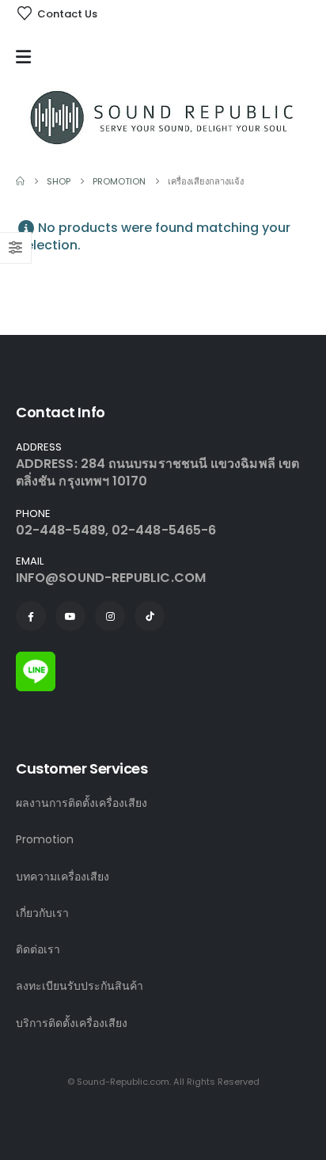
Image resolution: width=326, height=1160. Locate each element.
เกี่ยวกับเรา (42, 913)
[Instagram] (110, 616)
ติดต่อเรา (38, 949)
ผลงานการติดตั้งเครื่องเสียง (81, 803)
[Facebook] (31, 616)
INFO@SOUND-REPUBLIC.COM (111, 578)
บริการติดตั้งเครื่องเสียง (71, 1023)
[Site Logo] (163, 117)
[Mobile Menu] (27, 57)
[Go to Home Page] (20, 181)
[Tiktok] (150, 616)
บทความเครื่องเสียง (62, 876)
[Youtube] (70, 616)
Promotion (45, 839)
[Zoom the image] (35, 660)
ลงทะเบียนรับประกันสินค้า (79, 986)
